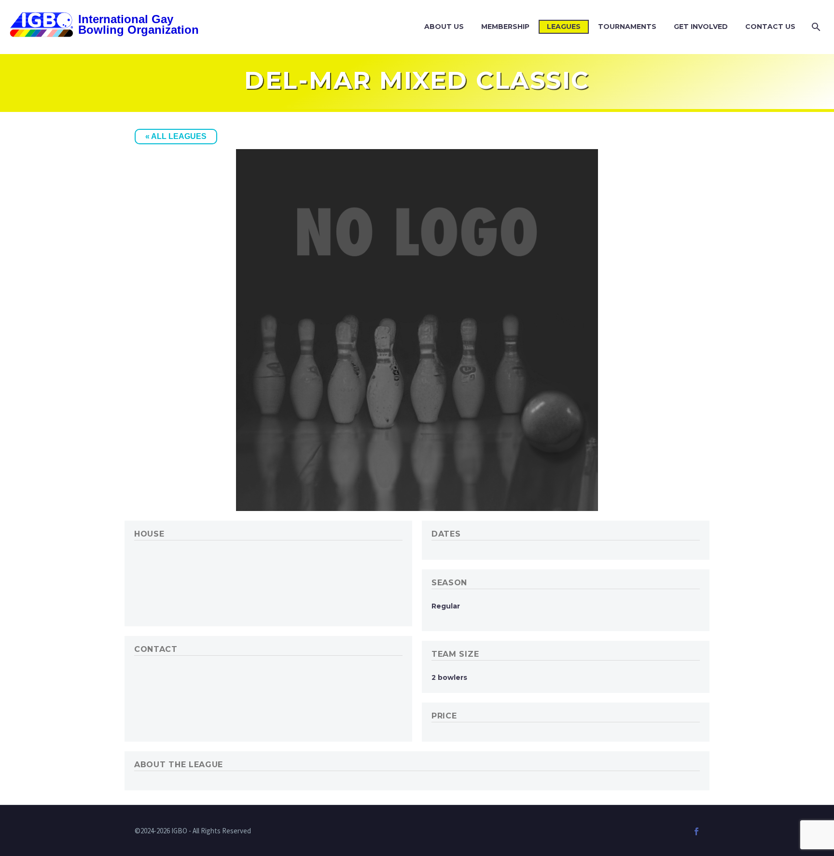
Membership (505, 26)
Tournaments (627, 26)
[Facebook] (696, 831)
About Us (444, 26)
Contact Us (770, 26)
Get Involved (701, 26)
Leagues (564, 26)
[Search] (815, 27)
